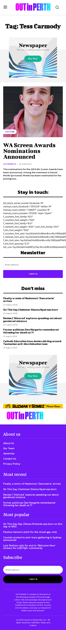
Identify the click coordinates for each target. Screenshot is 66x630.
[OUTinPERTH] (33, 7)
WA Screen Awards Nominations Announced (29, 151)
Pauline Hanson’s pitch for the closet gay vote (30, 532)
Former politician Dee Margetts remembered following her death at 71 (31, 331)
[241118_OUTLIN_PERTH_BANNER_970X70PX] (33, 406)
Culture (10, 131)
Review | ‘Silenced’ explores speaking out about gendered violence (32, 319)
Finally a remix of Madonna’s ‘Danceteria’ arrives (28, 299)
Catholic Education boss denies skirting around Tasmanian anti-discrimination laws (32, 342)
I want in (33, 273)
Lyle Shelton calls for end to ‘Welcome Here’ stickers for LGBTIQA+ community (29, 546)
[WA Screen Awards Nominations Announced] (33, 111)
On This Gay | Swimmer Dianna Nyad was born (30, 310)
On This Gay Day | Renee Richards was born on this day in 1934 (32, 525)
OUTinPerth (9, 164)
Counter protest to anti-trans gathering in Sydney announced (32, 538)
